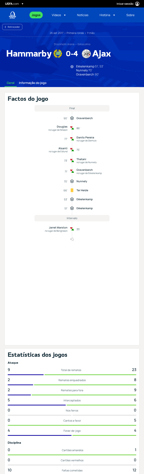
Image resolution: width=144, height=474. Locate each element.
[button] (58, 15)
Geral (10, 83)
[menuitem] (37, 15)
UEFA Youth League (12, 15)
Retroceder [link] (14, 26)
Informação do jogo (32, 83)
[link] (36, 15)
